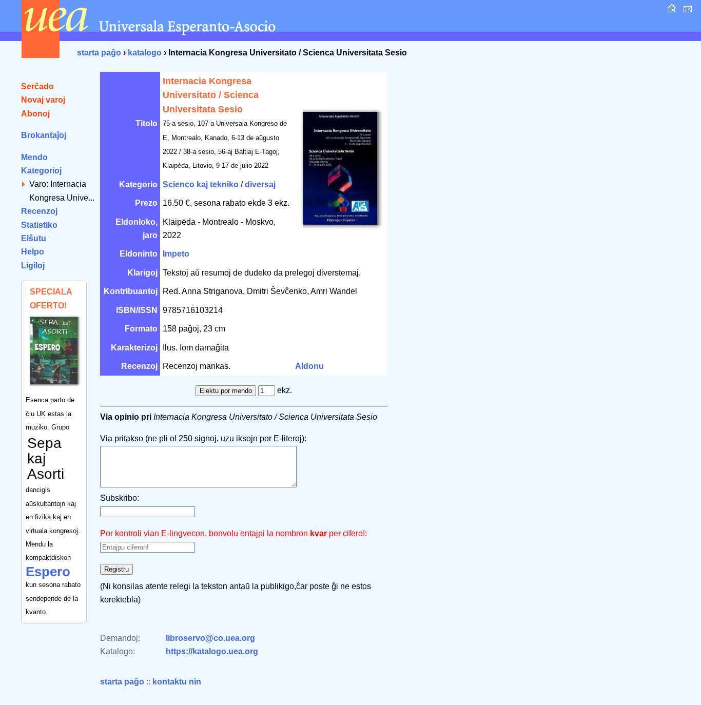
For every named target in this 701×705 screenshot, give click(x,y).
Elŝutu (33, 238)
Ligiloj (33, 265)
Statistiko (39, 225)
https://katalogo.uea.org (212, 651)
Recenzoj (39, 211)
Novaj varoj (43, 99)
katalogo (145, 52)
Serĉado (37, 86)
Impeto (176, 253)
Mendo (34, 157)
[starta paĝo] (670, 11)
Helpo (32, 251)
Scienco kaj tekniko (201, 184)
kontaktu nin (176, 681)
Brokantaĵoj (43, 135)
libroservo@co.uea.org (210, 638)
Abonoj (35, 113)
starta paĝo (99, 52)
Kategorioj (41, 170)
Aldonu (309, 366)
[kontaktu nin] (686, 11)
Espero (48, 571)
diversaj (260, 184)
